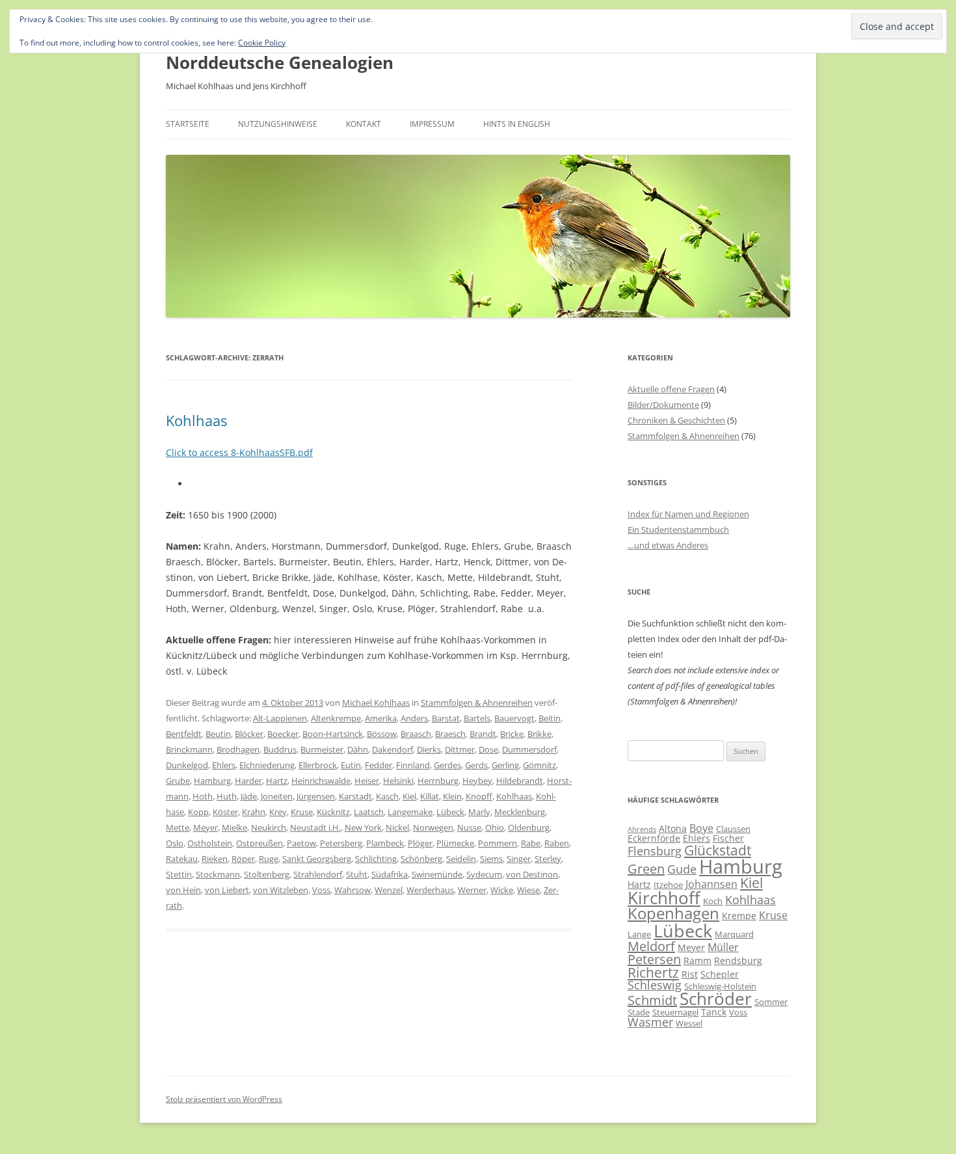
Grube (178, 780)
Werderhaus (430, 890)
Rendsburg (738, 960)
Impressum (432, 123)
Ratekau (182, 859)
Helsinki (398, 780)
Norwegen (433, 827)
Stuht (356, 874)
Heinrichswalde (321, 780)
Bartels (477, 718)
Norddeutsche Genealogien (279, 62)
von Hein (183, 890)
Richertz (653, 972)
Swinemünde (437, 874)
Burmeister (321, 749)
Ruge (268, 859)
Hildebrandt (519, 780)
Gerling (505, 765)
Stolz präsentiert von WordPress (224, 1099)
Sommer (771, 1002)
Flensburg (655, 851)
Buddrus (280, 749)
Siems (491, 859)
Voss (321, 890)
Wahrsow (352, 890)
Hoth (203, 796)
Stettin (179, 874)
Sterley (548, 859)
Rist (690, 974)
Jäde (249, 796)
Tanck (713, 1012)
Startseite (187, 123)
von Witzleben (280, 890)
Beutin (218, 734)
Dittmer (460, 749)
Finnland (413, 765)
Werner (472, 890)
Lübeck (450, 812)
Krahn (253, 812)
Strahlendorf (317, 874)
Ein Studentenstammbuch (678, 529)
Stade (639, 1012)
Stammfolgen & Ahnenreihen (477, 702)
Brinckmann (189, 749)
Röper (243, 859)
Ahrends (642, 829)
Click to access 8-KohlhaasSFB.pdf (239, 452)
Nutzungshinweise (277, 123)
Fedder (378, 765)
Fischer (728, 838)
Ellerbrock (318, 765)
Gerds (476, 765)
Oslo (174, 843)
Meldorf (651, 946)
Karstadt (355, 796)
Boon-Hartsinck (332, 734)
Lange (639, 934)
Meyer (205, 827)
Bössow (382, 734)
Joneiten (277, 796)
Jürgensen (316, 796)
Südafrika (389, 874)
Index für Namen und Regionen (688, 514)
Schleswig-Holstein (720, 986)
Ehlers (223, 765)
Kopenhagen (673, 913)
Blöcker (249, 734)
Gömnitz (539, 765)
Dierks (429, 749)
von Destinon (532, 874)
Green (646, 869)
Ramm (697, 960)
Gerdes (447, 765)
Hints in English (516, 123)
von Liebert (227, 890)
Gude (682, 869)
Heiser (366, 780)
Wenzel (389, 890)
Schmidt (652, 1000)
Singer (519, 859)
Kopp (198, 812)
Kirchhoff (664, 898)
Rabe (530, 843)
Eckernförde (654, 838)
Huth (227, 796)
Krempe (739, 915)
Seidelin (461, 859)
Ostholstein (209, 843)
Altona (673, 828)
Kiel (409, 796)
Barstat (446, 718)
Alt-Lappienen (280, 718)
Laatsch (369, 812)
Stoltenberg (266, 874)
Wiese (528, 890)
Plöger (420, 843)
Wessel (689, 1023)
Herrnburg (438, 780)
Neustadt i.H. (315, 827)
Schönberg (421, 859)
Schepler (719, 974)
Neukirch (268, 827)
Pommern (497, 843)
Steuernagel (675, 1012)
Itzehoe (668, 885)
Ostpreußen (259, 843)
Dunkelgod (187, 765)
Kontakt (363, 123)
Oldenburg (529, 827)
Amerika (381, 718)
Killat (429, 796)
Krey (278, 812)
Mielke (234, 827)
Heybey (477, 780)
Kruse (302, 812)
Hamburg (212, 780)
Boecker (283, 734)
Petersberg (341, 843)
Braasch (416, 734)
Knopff (479, 796)
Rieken (215, 859)
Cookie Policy (261, 42)
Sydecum (484, 874)
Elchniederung (267, 765)
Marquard (734, 934)
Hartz (276, 780)
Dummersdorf (529, 749)
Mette (177, 827)
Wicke (501, 890)
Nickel (397, 827)
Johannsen (711, 884)
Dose (488, 749)
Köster (225, 812)
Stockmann (218, 874)
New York (363, 827)
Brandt (483, 734)
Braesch (450, 734)
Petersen (654, 959)
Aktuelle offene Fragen (671, 389)
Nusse (469, 827)
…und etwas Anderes (668, 545)
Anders (414, 718)
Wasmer (650, 1022)
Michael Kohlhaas (376, 702)
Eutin (351, 765)
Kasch (387, 796)
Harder (248, 780)
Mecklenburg (519, 812)
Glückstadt (717, 850)
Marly (479, 812)
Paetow (301, 843)
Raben (556, 843)
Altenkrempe (336, 718)
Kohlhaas (196, 420)
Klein (452, 796)
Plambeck (385, 843)
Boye (701, 828)
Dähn (357, 749)
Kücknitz (333, 812)
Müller (723, 947)
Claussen (733, 829)
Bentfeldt (184, 734)
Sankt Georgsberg (316, 859)
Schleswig (655, 985)
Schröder (716, 998)
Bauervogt (514, 718)
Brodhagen (238, 749)
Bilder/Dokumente (663, 404)
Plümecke (455, 843)
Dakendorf (392, 749)
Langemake (410, 812)
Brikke (539, 734)
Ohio (494, 827)
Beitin (549, 718)
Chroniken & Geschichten (676, 420)
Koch (713, 901)
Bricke (512, 734)
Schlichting (376, 859)
